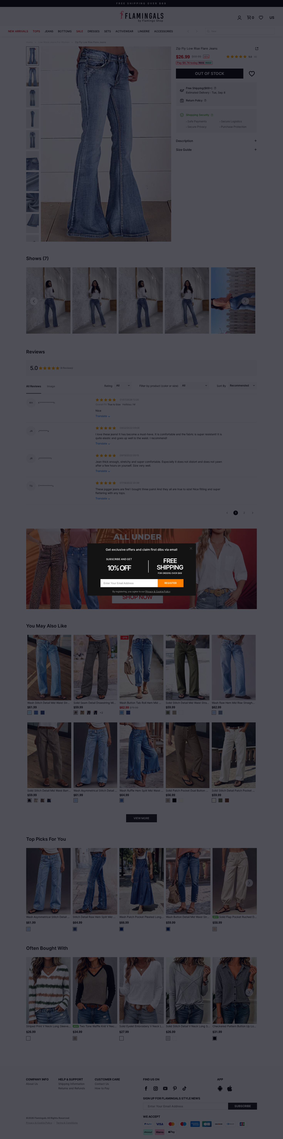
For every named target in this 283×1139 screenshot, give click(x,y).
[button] (191, 548)
